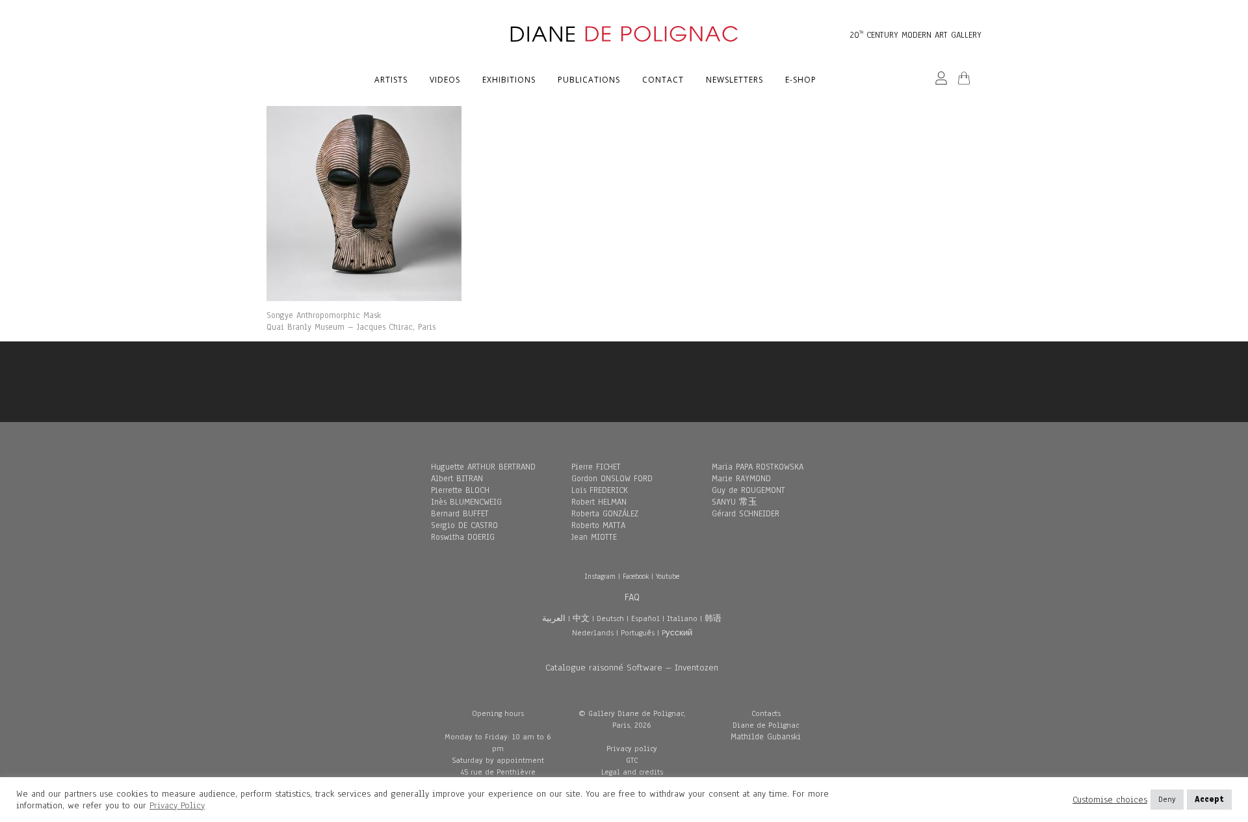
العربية (554, 618)
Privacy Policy (177, 805)
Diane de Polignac (766, 725)
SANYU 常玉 (734, 502)
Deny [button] (1167, 799)
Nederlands (593, 633)
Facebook (636, 576)
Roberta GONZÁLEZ (604, 514)
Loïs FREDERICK (599, 490)
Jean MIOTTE (594, 537)
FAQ (632, 596)
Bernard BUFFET (460, 514)
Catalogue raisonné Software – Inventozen (631, 667)
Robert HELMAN (599, 502)
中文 (581, 618)
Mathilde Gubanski (766, 737)
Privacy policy (631, 748)
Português (638, 633)
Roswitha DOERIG (463, 537)
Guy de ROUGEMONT (748, 490)
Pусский (677, 633)
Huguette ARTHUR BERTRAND (483, 467)
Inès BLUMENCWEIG (466, 502)
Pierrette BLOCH (460, 490)
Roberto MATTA (598, 525)
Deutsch (610, 618)
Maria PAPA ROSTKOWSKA (757, 467)
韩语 (713, 618)
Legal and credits (632, 772)
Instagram (600, 576)
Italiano (682, 618)
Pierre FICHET (596, 467)
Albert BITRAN (457, 478)
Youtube (667, 576)
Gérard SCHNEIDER (745, 514)
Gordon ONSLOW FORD (612, 478)
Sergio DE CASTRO (464, 525)
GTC (632, 760)
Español (645, 618)
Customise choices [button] (1109, 800)
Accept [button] (1209, 799)
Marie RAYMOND (741, 478)
